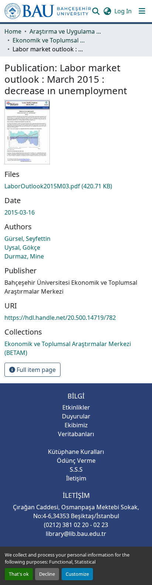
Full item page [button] (35, 370)
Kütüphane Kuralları (76, 452)
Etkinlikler (76, 407)
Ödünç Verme (76, 460)
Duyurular (76, 416)
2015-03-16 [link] (19, 212)
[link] (76, 186)
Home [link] (12, 31)
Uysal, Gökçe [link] (22, 247)
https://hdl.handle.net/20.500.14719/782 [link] (60, 318)
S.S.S (76, 469)
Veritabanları (76, 434)
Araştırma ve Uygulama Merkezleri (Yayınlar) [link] (66, 31)
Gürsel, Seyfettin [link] (27, 239)
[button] (47, 11)
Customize (77, 574)
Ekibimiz (76, 425)
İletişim (76, 478)
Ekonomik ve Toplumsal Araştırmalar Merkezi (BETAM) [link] (49, 40)
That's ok (19, 574)
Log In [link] (123, 11)
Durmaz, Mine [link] (24, 256)
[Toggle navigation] (142, 11)
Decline (47, 574)
